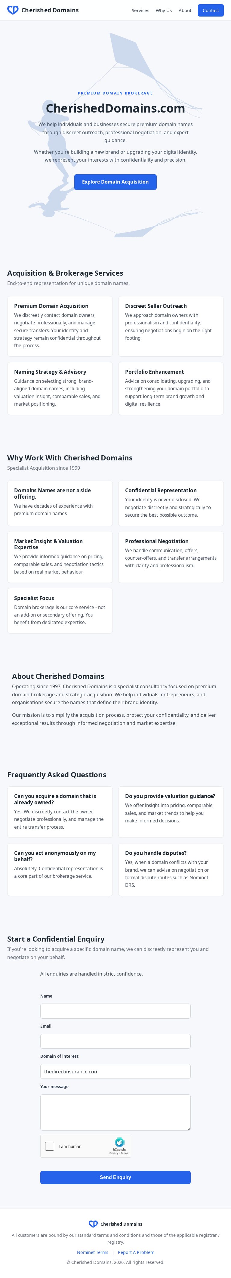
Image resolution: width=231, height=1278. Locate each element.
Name (46, 996)
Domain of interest (59, 1056)
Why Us (164, 10)
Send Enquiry (115, 1177)
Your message (54, 1086)
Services (140, 10)
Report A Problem (136, 1252)
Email (45, 1026)
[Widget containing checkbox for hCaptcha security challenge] (85, 1146)
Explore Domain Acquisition (115, 181)
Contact (211, 10)
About (185, 10)
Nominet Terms (92, 1252)
